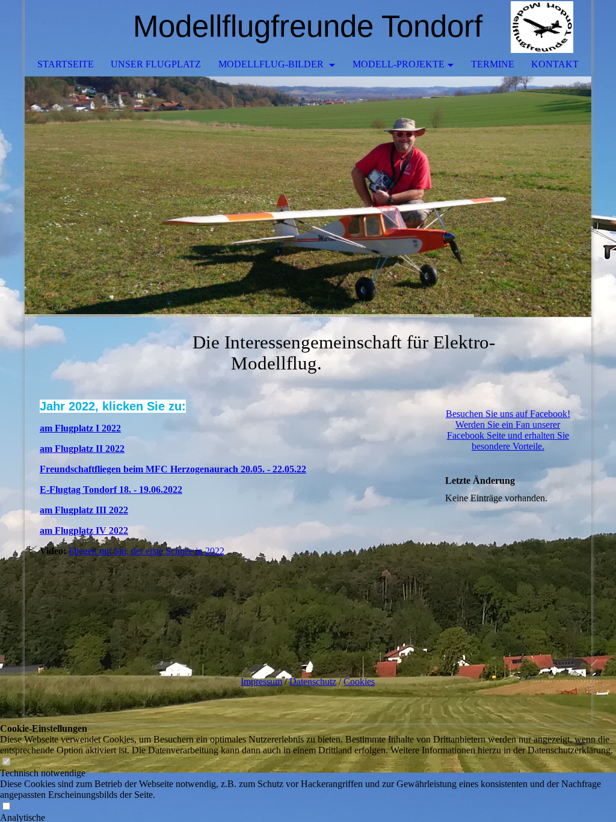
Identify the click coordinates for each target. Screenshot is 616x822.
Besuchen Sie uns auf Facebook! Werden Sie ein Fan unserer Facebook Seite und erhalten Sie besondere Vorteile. (508, 430)
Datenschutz (312, 681)
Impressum (261, 681)
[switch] (6, 762)
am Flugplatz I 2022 (80, 428)
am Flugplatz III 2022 (84, 510)
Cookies (359, 681)
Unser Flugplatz (156, 64)
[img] (546, 27)
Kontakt (555, 64)
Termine (492, 64)
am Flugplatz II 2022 (82, 448)
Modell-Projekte (399, 64)
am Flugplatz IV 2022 (84, 530)
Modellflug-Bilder (272, 64)
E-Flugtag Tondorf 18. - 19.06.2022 (111, 489)
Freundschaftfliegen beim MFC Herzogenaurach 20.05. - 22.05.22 (173, 469)
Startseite (65, 64)
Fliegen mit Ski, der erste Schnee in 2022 (146, 551)
